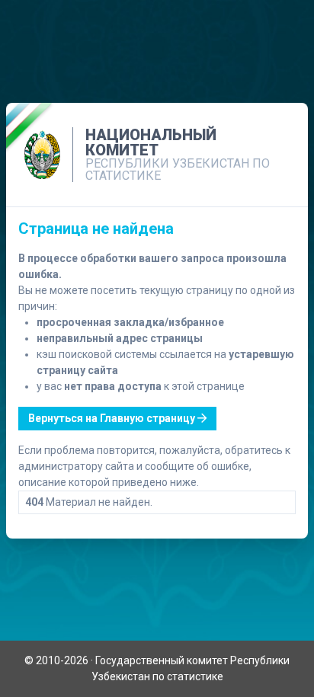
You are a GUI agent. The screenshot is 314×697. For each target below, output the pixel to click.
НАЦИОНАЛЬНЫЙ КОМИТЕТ (150, 142)
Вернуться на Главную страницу (112, 418)
